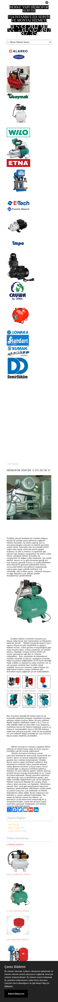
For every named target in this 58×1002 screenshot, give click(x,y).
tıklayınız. (8, 986)
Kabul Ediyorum (16, 993)
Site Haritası (12, 463)
